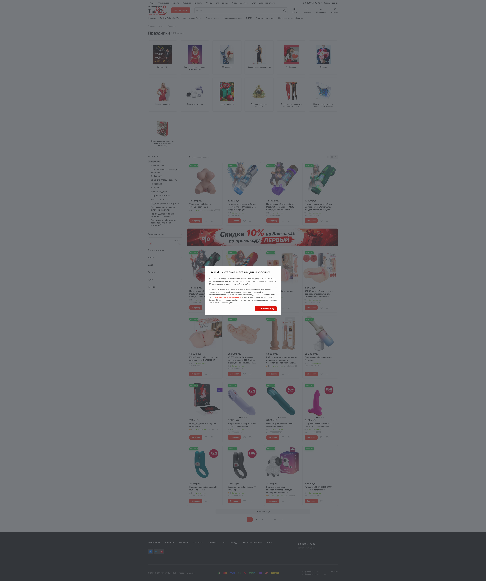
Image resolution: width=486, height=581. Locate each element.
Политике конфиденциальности (227, 297)
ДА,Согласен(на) (266, 308)
